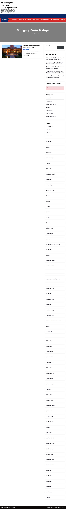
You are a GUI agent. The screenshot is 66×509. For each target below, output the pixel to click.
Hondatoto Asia (50, 299)
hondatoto (48, 152)
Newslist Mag (50, 507)
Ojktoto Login (49, 454)
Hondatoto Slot (50, 422)
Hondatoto (48, 142)
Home (2, 16)
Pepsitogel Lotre (50, 449)
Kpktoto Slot (49, 169)
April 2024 (48, 132)
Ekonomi (48, 98)
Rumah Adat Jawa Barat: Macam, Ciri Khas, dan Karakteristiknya (31, 19)
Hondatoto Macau (50, 405)
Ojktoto (48, 196)
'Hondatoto (49, 331)
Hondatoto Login (50, 288)
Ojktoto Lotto (49, 411)
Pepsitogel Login (50, 438)
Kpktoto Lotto (49, 378)
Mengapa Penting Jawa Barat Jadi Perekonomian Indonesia (55, 76)
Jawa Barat (9, 16)
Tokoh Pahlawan (50, 113)
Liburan (48, 107)
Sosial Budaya (26, 49)
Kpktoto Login (49, 233)
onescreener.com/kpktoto (53, 279)
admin (34, 47)
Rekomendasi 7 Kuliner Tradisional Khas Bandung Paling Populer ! (55, 58)
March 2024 (49, 135)
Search (48, 45)
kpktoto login (49, 185)
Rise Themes (62, 507)
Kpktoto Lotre (49, 351)
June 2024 (48, 129)
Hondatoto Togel (50, 174)
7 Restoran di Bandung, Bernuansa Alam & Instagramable (55, 67)
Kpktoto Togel (49, 158)
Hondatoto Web (50, 266)
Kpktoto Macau (50, 362)
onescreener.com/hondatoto (53, 321)
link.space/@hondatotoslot (53, 244)
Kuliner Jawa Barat (51, 104)
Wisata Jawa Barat (20, 16)
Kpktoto (48, 147)
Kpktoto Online (50, 315)
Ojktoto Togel (49, 416)
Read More (25, 55)
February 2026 (49, 126)
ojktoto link (48, 432)
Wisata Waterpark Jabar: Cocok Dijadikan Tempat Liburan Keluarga (55, 72)
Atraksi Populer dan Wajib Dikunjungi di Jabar (9, 5)
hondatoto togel (50, 190)
